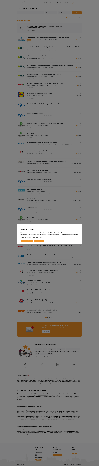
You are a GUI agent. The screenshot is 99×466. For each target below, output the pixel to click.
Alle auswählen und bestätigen (27, 240)
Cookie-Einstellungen (39, 240)
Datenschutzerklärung (39, 237)
